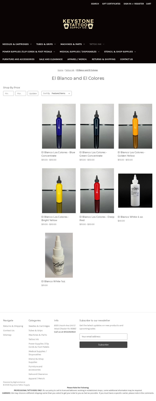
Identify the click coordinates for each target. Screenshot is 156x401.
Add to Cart (135, 196)
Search (95, 3)
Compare (58, 126)
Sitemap (7, 335)
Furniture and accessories (18, 59)
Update (33, 93)
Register (139, 3)
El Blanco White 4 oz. (130, 216)
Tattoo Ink (95, 44)
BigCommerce (19, 382)
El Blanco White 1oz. (53, 281)
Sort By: (46, 93)
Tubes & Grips (44, 44)
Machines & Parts (71, 44)
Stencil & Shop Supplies (118, 51)
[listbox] (61, 93)
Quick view (56, 121)
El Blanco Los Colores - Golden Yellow (131, 154)
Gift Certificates (111, 3)
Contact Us (126, 59)
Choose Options (59, 131)
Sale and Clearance (51, 59)
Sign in (127, 3)
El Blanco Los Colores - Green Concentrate (93, 154)
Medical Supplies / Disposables (78, 51)
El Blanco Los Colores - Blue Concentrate (58, 154)
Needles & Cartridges (15, 44)
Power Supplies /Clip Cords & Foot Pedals (27, 51)
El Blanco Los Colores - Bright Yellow (55, 218)
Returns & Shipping (103, 59)
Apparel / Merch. (77, 59)
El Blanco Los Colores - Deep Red (97, 218)
